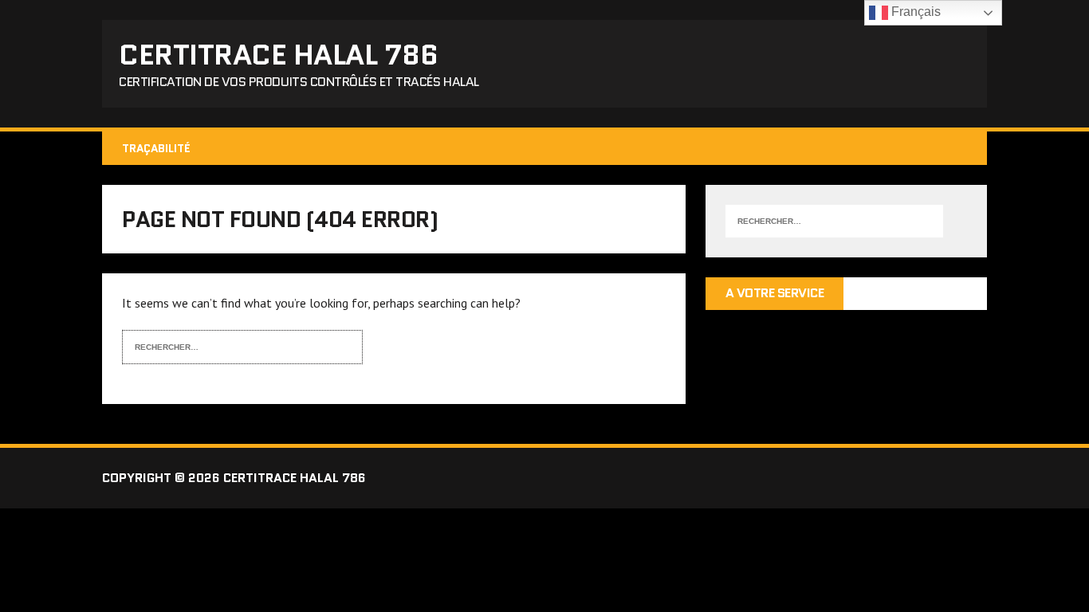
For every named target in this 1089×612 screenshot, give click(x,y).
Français (914, 11)
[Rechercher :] (230, 345)
